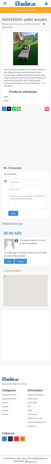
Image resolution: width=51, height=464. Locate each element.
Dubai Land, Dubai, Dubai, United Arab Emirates (22, 24)
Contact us (31, 426)
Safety (29, 410)
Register (20, 261)
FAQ (29, 407)
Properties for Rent (9, 399)
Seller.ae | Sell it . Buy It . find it (21, 458)
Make (6, 97)
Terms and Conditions (35, 395)
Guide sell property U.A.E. (37, 422)
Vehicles (5, 403)
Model (6, 101)
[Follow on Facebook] (4, 438)
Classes (5, 410)
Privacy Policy (32, 399)
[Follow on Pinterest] (16, 438)
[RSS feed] (22, 438)
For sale (5, 407)
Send (13, 213)
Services (5, 414)
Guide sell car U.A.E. (34, 418)
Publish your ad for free (25, 10)
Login (9, 261)
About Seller (32, 403)
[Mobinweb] (30, 461)
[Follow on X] (10, 438)
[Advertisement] (25, 137)
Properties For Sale (9, 395)
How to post (32, 414)
